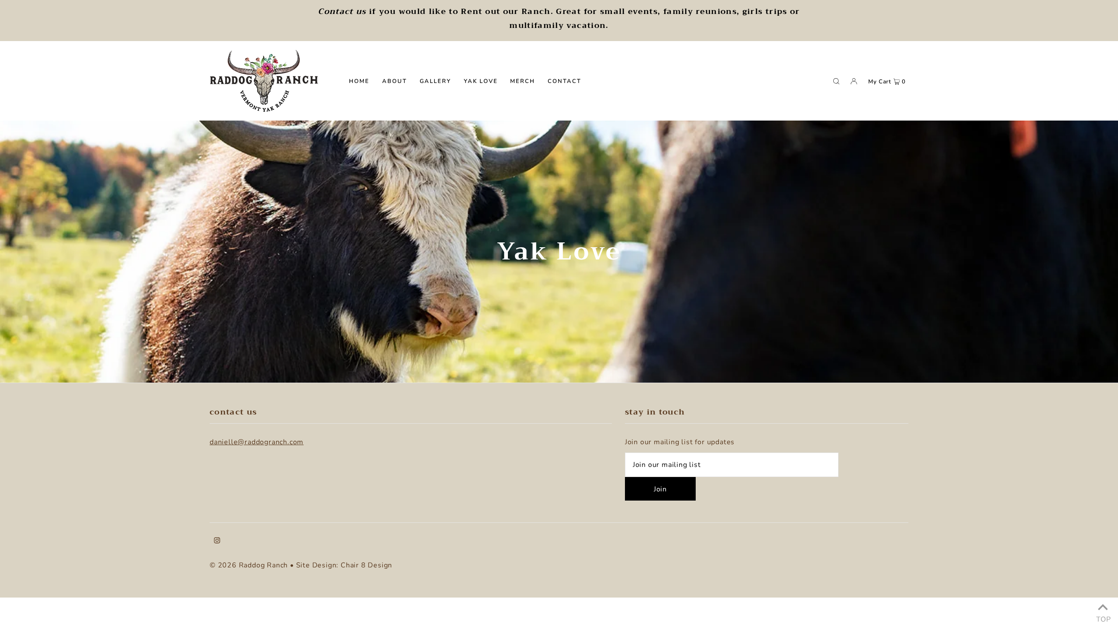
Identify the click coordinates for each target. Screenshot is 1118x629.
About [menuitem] (394, 81)
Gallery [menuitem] (436, 81)
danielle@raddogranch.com (257, 442)
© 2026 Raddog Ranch (249, 565)
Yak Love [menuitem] (481, 81)
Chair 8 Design (366, 565)
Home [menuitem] (359, 81)
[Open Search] (836, 80)
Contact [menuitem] (564, 81)
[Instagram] (217, 541)
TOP (1102, 617)
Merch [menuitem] (522, 81)
